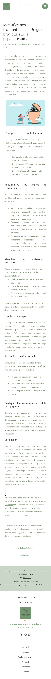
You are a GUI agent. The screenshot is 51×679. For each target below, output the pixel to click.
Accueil (25, 647)
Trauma (6, 44)
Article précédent (25, 548)
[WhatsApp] (29, 634)
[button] (27, 6)
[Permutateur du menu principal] (45, 6)
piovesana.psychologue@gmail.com (25, 623)
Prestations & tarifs (25, 657)
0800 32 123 (17, 581)
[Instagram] (25, 634)
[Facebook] (21, 634)
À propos (25, 652)
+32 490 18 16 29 (25, 627)
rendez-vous (12, 536)
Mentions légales (25, 602)
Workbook (26, 666)
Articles (25, 671)
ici (19, 532)
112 (19, 574)
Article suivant (25, 555)
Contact (25, 661)
